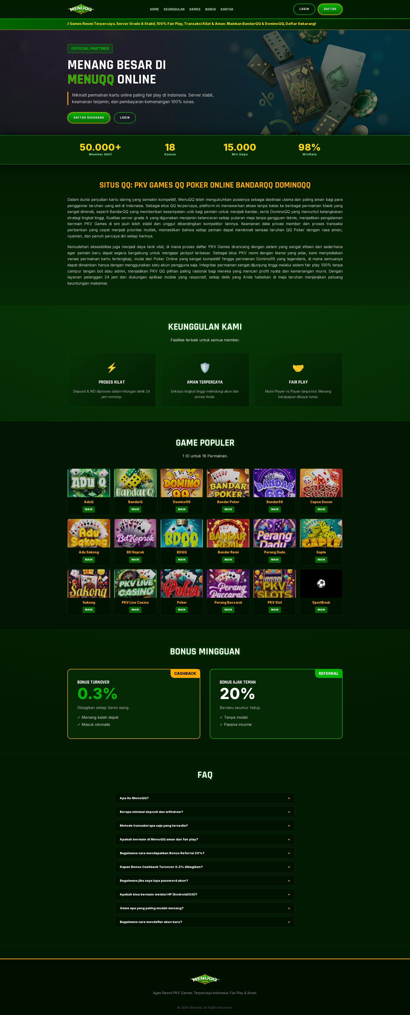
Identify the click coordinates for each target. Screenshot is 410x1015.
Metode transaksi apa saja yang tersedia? (205, 825)
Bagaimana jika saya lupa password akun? (205, 880)
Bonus (210, 9)
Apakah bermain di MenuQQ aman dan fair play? (205, 839)
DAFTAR (330, 9)
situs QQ (168, 205)
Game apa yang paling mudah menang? (205, 908)
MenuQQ (186, 199)
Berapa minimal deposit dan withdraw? (205, 812)
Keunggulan (174, 9)
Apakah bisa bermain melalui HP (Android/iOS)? (205, 894)
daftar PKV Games (213, 246)
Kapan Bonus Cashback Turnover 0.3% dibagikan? (205, 867)
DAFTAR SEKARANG (89, 118)
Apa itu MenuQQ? (205, 798)
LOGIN (304, 9)
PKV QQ (157, 271)
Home (154, 9)
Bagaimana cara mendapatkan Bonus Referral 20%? (205, 853)
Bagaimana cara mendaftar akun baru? (205, 922)
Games (194, 9)
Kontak (227, 9)
